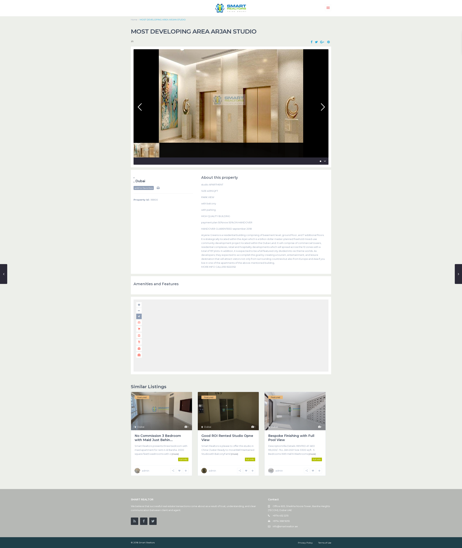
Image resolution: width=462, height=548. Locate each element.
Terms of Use (324, 542)
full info (183, 459)
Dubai (140, 181)
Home (134, 19)
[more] (175, 454)
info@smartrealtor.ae (285, 526)
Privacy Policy (305, 542)
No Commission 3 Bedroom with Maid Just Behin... (158, 438)
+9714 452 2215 (280, 515)
